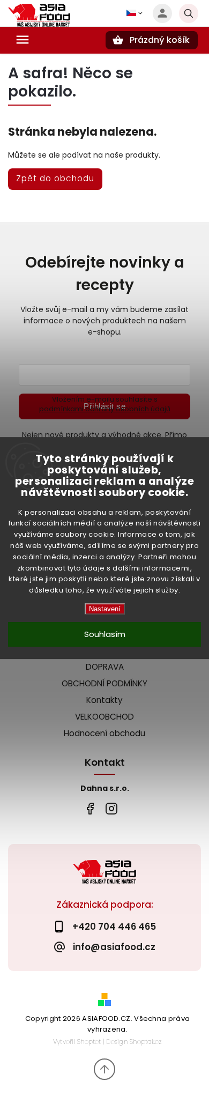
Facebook (89, 808)
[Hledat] (188, 13)
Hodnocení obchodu (104, 733)
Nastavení (105, 609)
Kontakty (104, 700)
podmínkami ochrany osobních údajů (104, 408)
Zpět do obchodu (55, 178)
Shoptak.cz (146, 1041)
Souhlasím (104, 634)
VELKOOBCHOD (104, 716)
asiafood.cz (111, 808)
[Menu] (22, 40)
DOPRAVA (105, 666)
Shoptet (89, 1041)
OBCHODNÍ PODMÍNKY (104, 683)
